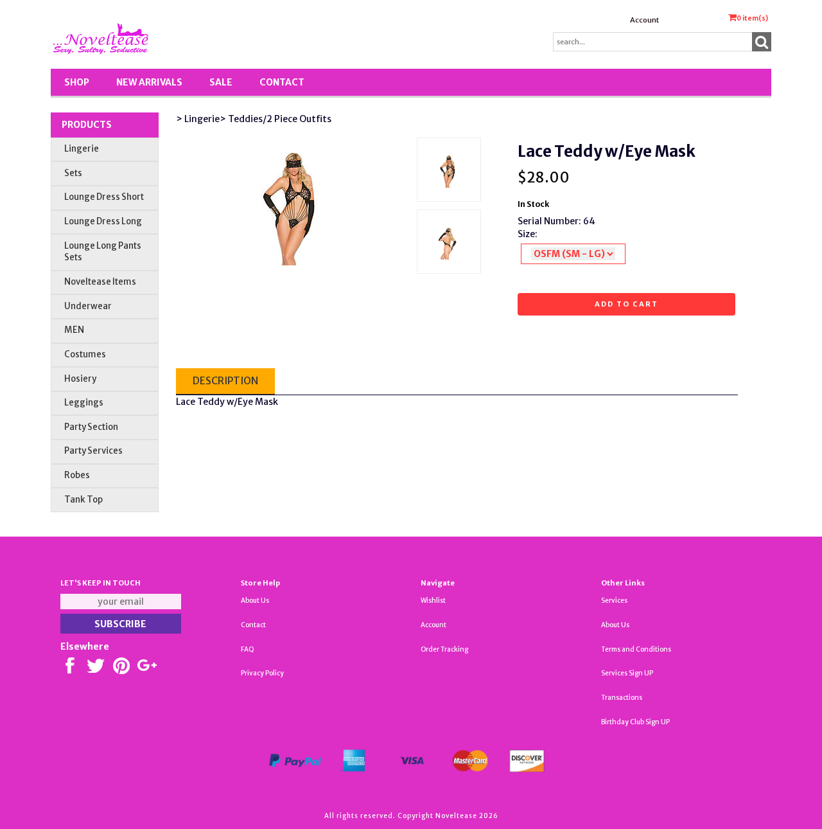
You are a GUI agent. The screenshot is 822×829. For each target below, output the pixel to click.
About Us (255, 600)
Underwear (88, 306)
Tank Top (83, 499)
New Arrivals (149, 82)
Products (87, 124)
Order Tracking (444, 649)
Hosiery (80, 378)
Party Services (93, 450)
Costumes (85, 354)
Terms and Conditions (636, 649)
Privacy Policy (262, 673)
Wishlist (433, 600)
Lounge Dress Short (104, 197)
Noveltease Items (100, 281)
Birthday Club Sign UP (635, 722)
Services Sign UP (627, 673)
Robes (77, 475)
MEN (74, 330)
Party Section (91, 427)
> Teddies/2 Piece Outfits (275, 119)
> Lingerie (198, 119)
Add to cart (626, 303)
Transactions (621, 697)
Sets (73, 173)
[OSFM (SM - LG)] (573, 254)
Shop (76, 82)
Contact (281, 82)
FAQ (247, 649)
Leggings (83, 402)
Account (644, 19)
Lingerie (81, 148)
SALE (220, 82)
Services (614, 600)
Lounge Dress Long (103, 221)
